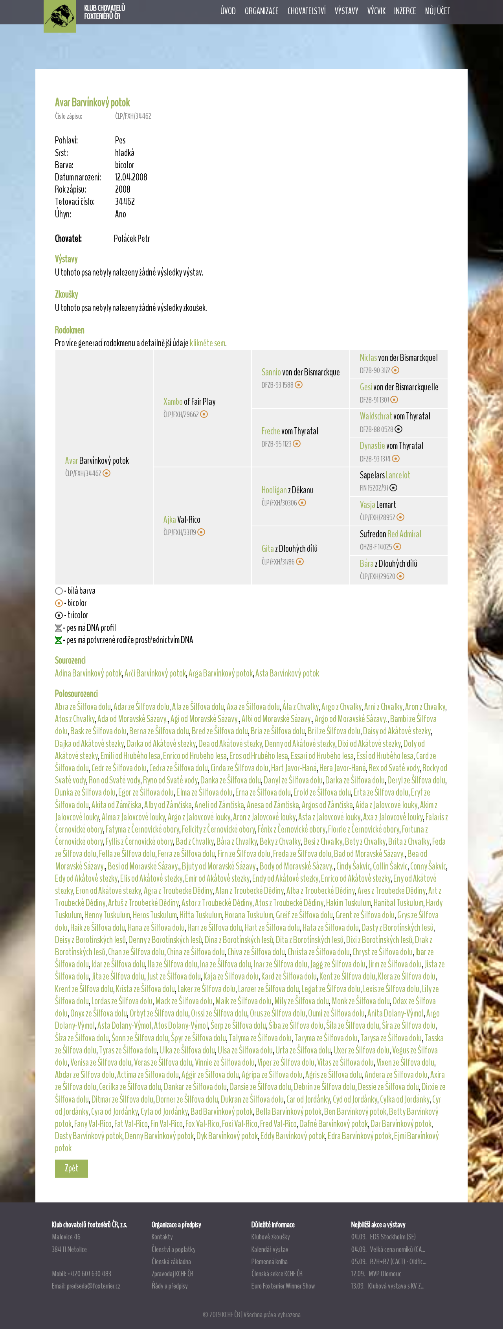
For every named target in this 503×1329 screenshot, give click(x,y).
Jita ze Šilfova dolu (118, 976)
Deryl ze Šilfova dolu (416, 780)
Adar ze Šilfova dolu (141, 706)
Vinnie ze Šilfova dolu (225, 1062)
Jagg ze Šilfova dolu (337, 964)
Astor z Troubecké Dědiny (217, 903)
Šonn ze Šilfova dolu (140, 1038)
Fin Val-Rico (167, 1123)
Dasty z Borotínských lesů (397, 927)
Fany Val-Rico (93, 1123)
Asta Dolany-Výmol (124, 1025)
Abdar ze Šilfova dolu (84, 1074)
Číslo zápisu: (68, 116)
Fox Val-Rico (202, 1123)
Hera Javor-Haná (342, 768)
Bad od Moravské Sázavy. (369, 853)
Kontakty (162, 1236)
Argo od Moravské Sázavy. (351, 719)
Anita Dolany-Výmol (395, 1013)
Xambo (173, 401)
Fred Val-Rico (278, 1123)
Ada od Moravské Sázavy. (132, 719)
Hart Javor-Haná (294, 768)
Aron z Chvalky (425, 706)
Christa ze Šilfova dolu (319, 952)
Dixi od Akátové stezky (369, 743)
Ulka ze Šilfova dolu (187, 1050)
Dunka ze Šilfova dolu (85, 792)
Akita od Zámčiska (116, 805)
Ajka (169, 519)
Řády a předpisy (170, 1285)
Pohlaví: (66, 140)
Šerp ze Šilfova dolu (238, 1025)
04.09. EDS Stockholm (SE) (383, 1236)
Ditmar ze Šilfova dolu (122, 1099)
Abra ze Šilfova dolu (83, 706)
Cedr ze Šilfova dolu (119, 768)
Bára (367, 563)
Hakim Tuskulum (348, 903)
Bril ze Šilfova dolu (334, 731)
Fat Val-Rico (131, 1123)
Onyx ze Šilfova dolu (98, 1013)
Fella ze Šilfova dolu (127, 853)
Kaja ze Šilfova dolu (231, 976)
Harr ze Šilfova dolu (214, 927)
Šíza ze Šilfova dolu (82, 1038)
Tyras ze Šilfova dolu (128, 1050)
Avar (71, 460)
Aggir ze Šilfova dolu (210, 1074)
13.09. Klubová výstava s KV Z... (387, 1285)
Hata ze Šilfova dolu (331, 927)
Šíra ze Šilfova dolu (408, 1025)
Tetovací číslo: (75, 202)
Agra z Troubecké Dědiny (178, 890)
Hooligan (274, 490)
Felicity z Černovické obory (218, 829)
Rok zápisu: (70, 190)
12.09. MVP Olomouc (376, 1273)
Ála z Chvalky (301, 706)
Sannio (271, 372)
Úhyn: (63, 214)
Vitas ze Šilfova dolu (345, 1062)
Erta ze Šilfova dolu (381, 792)
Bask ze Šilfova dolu (98, 731)
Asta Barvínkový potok (287, 673)
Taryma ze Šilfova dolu (326, 1038)
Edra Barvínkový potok (359, 1136)
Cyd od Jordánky (355, 1099)
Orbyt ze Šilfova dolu (159, 1013)
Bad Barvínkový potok (222, 1111)
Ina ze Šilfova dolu (225, 964)
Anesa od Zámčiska (273, 805)
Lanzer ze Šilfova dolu (268, 989)
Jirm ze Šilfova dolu (395, 964)
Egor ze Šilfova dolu (146, 792)
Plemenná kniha (270, 1261)
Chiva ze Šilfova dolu (256, 952)
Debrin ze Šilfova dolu (324, 1087)
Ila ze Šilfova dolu (172, 964)
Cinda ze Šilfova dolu (239, 768)
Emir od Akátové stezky (217, 878)
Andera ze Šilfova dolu (396, 1074)
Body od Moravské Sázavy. (297, 866)
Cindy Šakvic (353, 866)
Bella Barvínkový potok (288, 1111)
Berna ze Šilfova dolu (159, 731)
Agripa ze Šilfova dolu (272, 1074)
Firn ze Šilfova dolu (244, 853)
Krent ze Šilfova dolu (84, 989)
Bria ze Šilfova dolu (278, 731)
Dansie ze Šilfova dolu (260, 1087)
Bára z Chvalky (237, 841)
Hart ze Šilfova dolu (272, 927)
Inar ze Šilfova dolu (280, 964)
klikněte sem (207, 343)
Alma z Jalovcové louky (133, 817)
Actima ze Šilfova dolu (148, 1074)
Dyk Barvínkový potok (227, 1136)
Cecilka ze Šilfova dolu (130, 1087)
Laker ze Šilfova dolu (206, 989)
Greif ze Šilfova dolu (304, 915)
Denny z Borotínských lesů (165, 940)
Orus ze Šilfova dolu (277, 1013)
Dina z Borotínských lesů (239, 940)
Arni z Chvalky (383, 706)
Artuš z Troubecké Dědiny (143, 903)
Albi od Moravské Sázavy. (277, 719)
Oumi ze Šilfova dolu (336, 1013)
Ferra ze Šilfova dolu (186, 853)
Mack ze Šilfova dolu (184, 1001)
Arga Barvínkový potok (221, 673)
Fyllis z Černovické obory (139, 841)
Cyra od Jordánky (114, 1111)
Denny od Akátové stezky (300, 743)
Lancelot (398, 475)
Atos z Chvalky (75, 719)
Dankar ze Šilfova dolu (195, 1087)
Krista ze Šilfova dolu (145, 989)
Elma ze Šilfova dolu (204, 792)
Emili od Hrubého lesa (130, 756)
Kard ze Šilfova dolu (289, 976)
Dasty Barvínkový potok (88, 1136)
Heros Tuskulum (155, 915)
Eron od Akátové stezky (108, 890)
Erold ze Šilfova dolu (322, 792)
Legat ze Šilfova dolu (331, 989)
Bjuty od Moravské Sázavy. (219, 866)
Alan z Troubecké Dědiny (249, 890)
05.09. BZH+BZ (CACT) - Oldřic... (388, 1261)
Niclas (368, 357)
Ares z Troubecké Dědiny (392, 890)
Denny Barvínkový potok (159, 1136)
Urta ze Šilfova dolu (303, 1050)
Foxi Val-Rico (239, 1123)
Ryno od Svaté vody (170, 780)
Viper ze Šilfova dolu (285, 1062)
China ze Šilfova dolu (196, 952)
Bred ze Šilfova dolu (220, 731)
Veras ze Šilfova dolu (163, 1062)
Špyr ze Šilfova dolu (198, 1038)
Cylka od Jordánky (405, 1099)
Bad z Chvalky (195, 841)
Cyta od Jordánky (164, 1111)
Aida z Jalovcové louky (386, 805)
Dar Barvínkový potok (401, 1123)
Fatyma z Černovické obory (142, 829)
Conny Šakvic (428, 866)
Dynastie (372, 445)
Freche (271, 431)
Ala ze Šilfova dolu (198, 706)
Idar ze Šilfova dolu (118, 964)
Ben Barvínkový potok (355, 1111)
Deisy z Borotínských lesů (90, 940)
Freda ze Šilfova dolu (302, 853)
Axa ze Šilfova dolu (253, 706)
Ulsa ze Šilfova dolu (245, 1050)
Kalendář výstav (270, 1249)
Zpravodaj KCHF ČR (172, 1273)
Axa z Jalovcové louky (393, 817)
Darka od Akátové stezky (161, 743)
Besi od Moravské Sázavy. (143, 866)
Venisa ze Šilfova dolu (100, 1062)
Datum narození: (78, 177)
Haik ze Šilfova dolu (97, 927)
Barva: (64, 165)
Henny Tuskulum (107, 915)
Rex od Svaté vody (394, 768)
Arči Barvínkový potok (155, 673)
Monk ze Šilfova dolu (361, 1001)
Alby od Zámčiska (168, 805)
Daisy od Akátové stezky (397, 731)
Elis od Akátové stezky (151, 878)
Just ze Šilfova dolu (174, 976)
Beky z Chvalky (280, 841)
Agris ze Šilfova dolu (333, 1074)
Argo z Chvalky (341, 706)
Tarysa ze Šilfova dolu (391, 1038)
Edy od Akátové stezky (86, 878)
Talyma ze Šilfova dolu (260, 1038)
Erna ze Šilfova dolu (263, 792)
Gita (268, 548)
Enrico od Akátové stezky (356, 878)
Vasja (367, 504)
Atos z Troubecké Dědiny (289, 903)
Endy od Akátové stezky (285, 878)
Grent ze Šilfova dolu (365, 915)
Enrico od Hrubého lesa (195, 756)
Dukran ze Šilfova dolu (252, 1099)
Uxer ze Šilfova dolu (361, 1050)
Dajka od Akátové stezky (89, 743)
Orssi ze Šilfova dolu (219, 1013)
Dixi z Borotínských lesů (379, 940)
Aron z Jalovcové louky (264, 817)
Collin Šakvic (390, 866)
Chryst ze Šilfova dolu (382, 952)
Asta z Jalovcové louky (329, 817)
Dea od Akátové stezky (230, 743)
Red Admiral (404, 534)
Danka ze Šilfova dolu (230, 780)
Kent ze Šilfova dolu (347, 976)
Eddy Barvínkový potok (293, 1136)
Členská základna (171, 1261)
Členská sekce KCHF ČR (277, 1273)
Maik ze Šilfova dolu (243, 1001)
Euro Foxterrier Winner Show (283, 1285)
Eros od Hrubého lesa (258, 756)
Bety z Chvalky (365, 841)
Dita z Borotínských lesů (309, 940)
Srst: (61, 153)
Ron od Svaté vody (114, 780)
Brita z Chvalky (409, 841)
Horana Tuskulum (249, 915)
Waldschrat (376, 416)
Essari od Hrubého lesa (322, 756)
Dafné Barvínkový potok (333, 1123)
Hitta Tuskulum (201, 915)
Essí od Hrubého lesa (384, 756)
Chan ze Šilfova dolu (136, 952)
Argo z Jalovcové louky (199, 817)
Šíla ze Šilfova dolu (352, 1025)
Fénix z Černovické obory (291, 829)
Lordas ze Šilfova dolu (122, 1001)
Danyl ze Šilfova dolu (293, 780)
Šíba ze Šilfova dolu (296, 1025)
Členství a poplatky (174, 1249)
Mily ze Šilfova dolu (301, 1001)
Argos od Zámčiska (327, 805)
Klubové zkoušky (271, 1236)
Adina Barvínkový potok (88, 673)
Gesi (366, 387)
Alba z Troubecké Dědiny (320, 890)
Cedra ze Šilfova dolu (178, 768)
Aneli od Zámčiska (219, 805)
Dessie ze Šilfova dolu (388, 1087)
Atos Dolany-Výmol (181, 1025)
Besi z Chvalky (322, 841)
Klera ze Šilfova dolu (406, 976)
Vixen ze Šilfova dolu (405, 1062)
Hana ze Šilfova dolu (156, 927)
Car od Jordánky (308, 1099)
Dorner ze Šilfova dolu (187, 1099)
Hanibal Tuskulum (398, 903)
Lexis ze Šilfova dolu (391, 989)
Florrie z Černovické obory (363, 829)
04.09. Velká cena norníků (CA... (388, 1249)
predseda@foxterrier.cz (93, 1285)
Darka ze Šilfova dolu (355, 780)
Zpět (71, 1168)
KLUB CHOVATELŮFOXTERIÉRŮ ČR (104, 12)
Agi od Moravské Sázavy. (205, 719)
